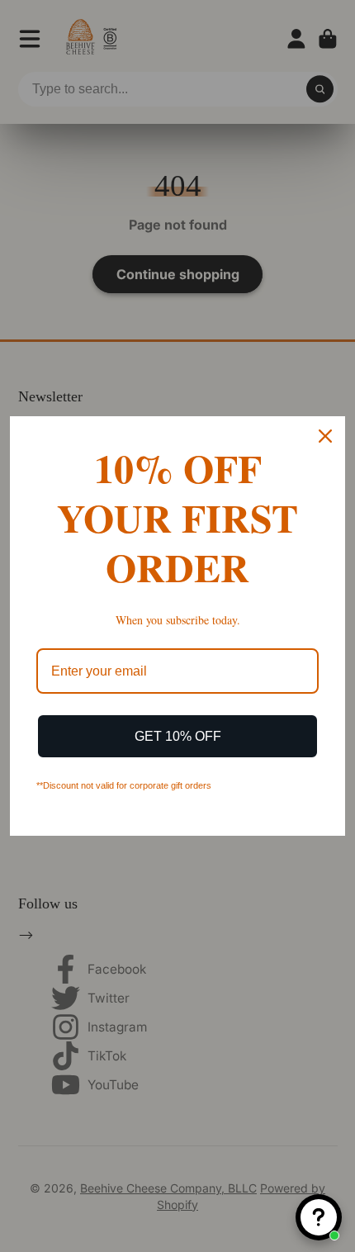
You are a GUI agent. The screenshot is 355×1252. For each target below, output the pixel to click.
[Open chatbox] (319, 1217)
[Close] (325, 436)
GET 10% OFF (178, 736)
